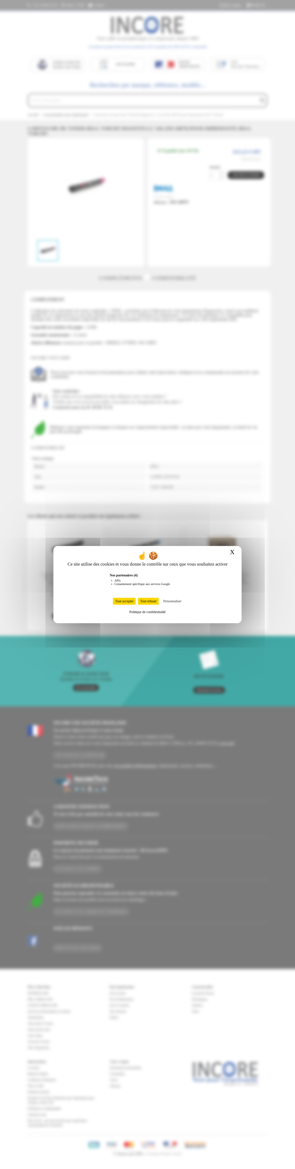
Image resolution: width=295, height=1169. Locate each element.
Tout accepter (124, 601)
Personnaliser (172, 601)
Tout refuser (148, 601)
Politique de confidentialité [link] (147, 612)
